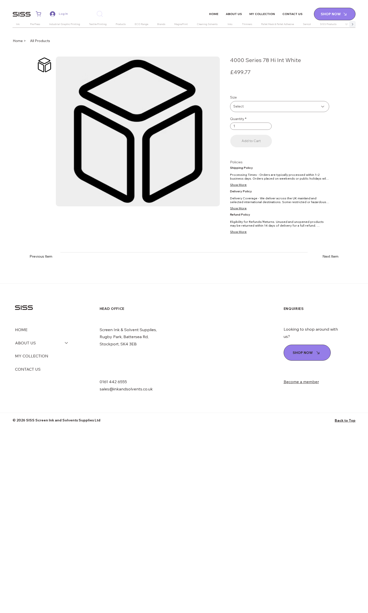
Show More (238, 185)
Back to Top (345, 420)
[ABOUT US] (66, 342)
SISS (22, 14)
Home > (20, 41)
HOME (21, 329)
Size (233, 97)
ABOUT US (25, 342)
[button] (38, 14)
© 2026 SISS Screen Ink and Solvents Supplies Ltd (56, 420)
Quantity (237, 119)
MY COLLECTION (31, 355)
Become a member (301, 381)
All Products (40, 41)
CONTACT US (28, 369)
